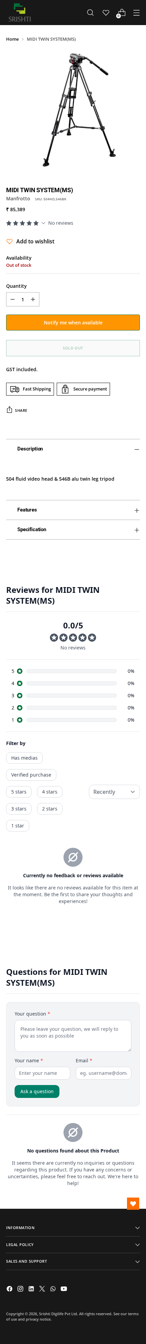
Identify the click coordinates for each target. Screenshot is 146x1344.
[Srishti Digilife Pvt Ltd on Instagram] (21, 1289)
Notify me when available (73, 322)
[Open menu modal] (136, 13)
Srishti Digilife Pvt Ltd (58, 1313)
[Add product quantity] (33, 299)
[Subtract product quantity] (12, 299)
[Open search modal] (90, 13)
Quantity (16, 286)
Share (21, 410)
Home (12, 39)
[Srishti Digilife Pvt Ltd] (19, 12)
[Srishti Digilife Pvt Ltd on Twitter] (43, 1289)
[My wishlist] (106, 12)
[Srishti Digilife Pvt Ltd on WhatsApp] (54, 1289)
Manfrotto (18, 198)
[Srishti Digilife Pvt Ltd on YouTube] (64, 1289)
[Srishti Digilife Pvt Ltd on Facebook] (10, 1289)
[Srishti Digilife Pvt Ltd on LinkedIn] (32, 1289)
